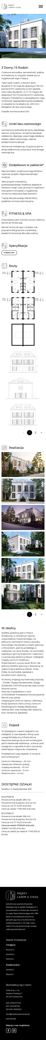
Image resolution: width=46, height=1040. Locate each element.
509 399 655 (11, 1019)
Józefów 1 (10, 970)
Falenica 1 (10, 959)
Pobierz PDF (9, 252)
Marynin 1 (10, 974)
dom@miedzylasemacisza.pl (18, 1014)
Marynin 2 (10, 950)
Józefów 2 (10, 954)
